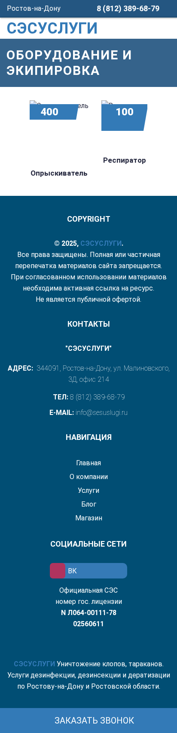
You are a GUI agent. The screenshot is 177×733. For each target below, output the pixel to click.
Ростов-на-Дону (34, 8)
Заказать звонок (93, 720)
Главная (88, 463)
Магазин (88, 518)
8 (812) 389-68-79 (128, 8)
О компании (89, 477)
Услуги (88, 490)
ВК (72, 571)
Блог (88, 504)
